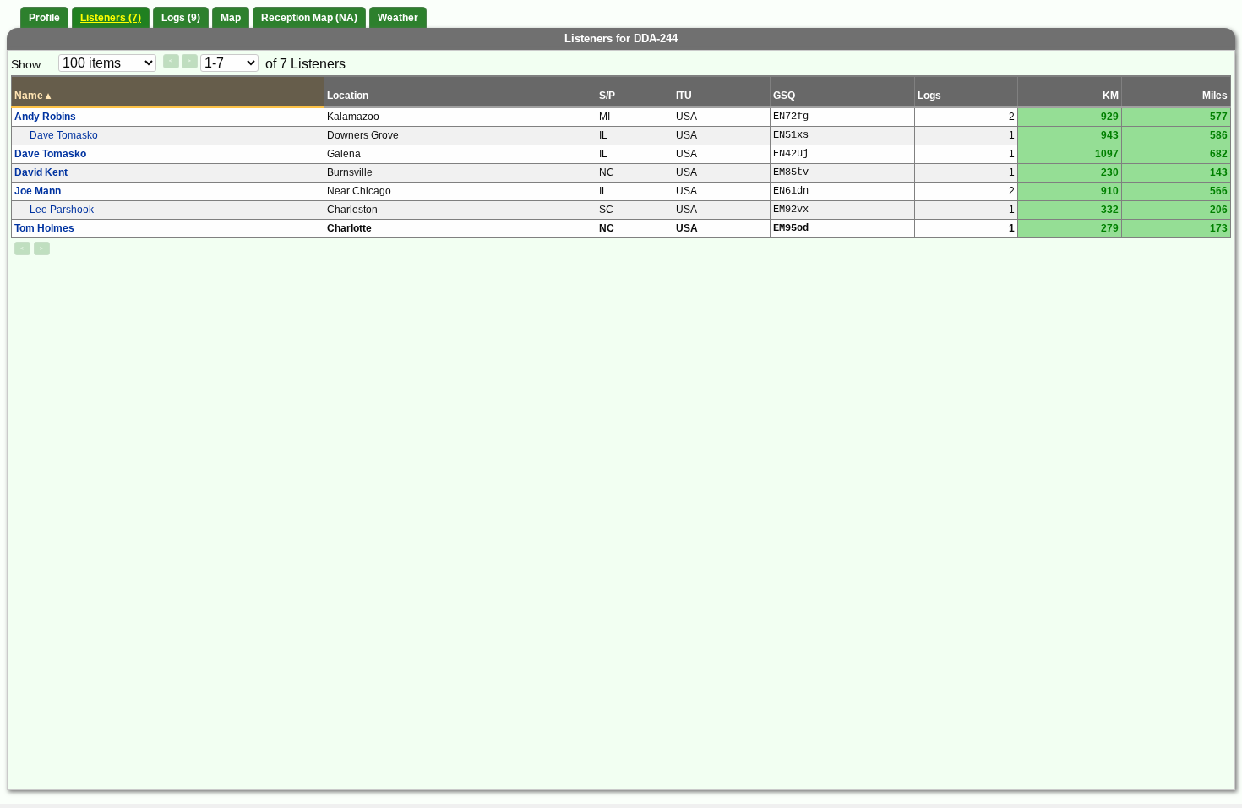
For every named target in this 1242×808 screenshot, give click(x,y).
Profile (44, 18)
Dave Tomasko (64, 135)
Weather (398, 18)
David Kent (41, 172)
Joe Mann (37, 191)
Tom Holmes (44, 228)
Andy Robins (45, 117)
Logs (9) (180, 18)
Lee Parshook (62, 210)
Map (231, 18)
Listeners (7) (110, 18)
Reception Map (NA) (309, 18)
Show (26, 64)
